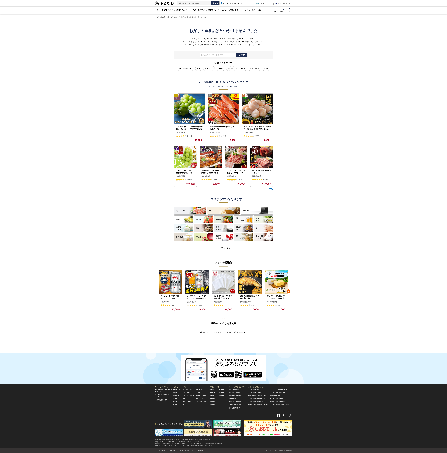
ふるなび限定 (254, 68)
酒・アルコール (240, 219)
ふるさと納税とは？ (254, 389)
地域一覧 (212, 389)
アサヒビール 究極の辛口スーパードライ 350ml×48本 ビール (170, 297)
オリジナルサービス (253, 10)
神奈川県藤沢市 (245, 302)
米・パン (212, 210)
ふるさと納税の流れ (254, 392)
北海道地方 (213, 392)
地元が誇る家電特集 (235, 402)
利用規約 (172, 450)
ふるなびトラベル (284, 3)
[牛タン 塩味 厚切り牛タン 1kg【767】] (261, 157)
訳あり (266, 68)
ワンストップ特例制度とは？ (279, 389)
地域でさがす (181, 10)
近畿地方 (212, 405)
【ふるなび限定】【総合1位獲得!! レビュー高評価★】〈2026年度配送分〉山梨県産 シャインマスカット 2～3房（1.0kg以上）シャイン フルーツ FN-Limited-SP (189, 128)
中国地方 (221, 389)
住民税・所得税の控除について (258, 405)
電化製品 (246, 210)
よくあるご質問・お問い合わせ (232, 3)
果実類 (175, 399)
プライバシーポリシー (186, 450)
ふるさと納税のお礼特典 (277, 392)
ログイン (274, 11)
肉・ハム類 (180, 210)
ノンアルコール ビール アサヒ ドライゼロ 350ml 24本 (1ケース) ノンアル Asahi (197, 297)
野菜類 (218, 219)
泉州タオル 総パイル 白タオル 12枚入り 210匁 (223, 297)
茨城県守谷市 (165, 302)
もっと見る (268, 189)
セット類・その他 (260, 237)
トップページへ (223, 248)
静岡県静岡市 (231, 176)
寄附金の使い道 (275, 396)
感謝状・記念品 (219, 237)
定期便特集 (232, 399)
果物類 (178, 219)
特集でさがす (213, 10)
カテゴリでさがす (198, 10)
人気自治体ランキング (162, 400)
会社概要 (162, 450)
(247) (173, 305)
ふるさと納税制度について (256, 399)
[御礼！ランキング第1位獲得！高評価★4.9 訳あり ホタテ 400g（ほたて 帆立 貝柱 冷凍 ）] (257, 109)
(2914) (257, 136)
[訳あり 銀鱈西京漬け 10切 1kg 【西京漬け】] (250, 282)
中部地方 (212, 402)
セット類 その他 (201, 402)
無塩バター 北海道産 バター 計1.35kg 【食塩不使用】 (276, 297)
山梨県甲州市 (180, 176)
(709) (240, 180)
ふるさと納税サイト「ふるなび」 (167, 17)
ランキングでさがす (165, 10)
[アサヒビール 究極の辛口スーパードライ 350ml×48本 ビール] (170, 282)
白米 (198, 68)
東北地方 (212, 396)
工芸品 (198, 237)
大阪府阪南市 (218, 302)
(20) (252, 305)
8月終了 (220, 68)
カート (290, 11)
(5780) (214, 180)
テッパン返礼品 (239, 68)
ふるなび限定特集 (234, 408)
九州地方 (221, 396)
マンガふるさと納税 (276, 399)
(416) (200, 305)
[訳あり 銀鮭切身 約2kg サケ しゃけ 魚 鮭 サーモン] (223, 109)
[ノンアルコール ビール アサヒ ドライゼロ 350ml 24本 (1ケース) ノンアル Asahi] (197, 282)
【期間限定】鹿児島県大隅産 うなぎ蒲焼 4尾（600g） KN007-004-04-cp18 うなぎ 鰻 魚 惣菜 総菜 (210, 171)
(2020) (189, 136)
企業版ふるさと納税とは (277, 402)
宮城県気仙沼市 (215, 132)
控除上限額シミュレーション (257, 396)
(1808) (265, 180)
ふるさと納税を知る (230, 10)
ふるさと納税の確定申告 (256, 402)
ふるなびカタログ (265, 3)
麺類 (198, 228)
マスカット (209, 68)
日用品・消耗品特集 (235, 405)
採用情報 (200, 450)
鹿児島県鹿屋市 (206, 176)
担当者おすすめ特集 (235, 396)
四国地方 (221, 392)
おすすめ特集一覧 (234, 389)
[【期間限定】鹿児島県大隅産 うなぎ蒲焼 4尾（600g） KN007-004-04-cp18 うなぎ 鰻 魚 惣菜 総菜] (211, 157)
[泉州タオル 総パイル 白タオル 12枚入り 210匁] (223, 282)
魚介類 (198, 219)
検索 (243, 55)
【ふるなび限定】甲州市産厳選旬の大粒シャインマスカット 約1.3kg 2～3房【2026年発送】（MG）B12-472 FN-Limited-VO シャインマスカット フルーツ (185, 171)
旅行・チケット (239, 237)
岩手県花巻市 (256, 176)
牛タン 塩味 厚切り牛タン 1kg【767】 (261, 171)
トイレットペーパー (185, 68)
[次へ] (288, 291)
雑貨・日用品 (218, 228)
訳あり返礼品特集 (234, 392)
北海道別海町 (248, 132)
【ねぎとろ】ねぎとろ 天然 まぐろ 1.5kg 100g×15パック (236, 171)
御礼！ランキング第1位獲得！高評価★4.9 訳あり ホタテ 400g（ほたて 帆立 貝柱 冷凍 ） (257, 128)
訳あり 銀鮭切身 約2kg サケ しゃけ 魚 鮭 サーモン (223, 128)
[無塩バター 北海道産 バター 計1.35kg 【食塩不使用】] (276, 282)
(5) (279, 305)
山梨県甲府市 (180, 132)
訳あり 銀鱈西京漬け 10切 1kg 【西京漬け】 (249, 297)
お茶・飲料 (258, 219)
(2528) (223, 136)
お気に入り (283, 11)
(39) (226, 305)
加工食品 (179, 237)
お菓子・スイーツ (179, 228)
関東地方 (212, 399)
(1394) (189, 180)
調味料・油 (239, 228)
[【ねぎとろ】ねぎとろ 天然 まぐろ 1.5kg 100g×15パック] (236, 157)
